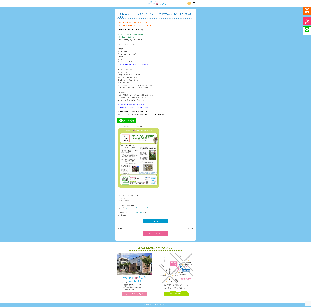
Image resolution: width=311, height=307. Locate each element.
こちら (132, 126)
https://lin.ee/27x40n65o (137, 212)
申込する (155, 221)
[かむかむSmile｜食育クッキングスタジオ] (155, 3)
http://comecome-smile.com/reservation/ (136, 208)
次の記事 (191, 228)
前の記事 (120, 228)
